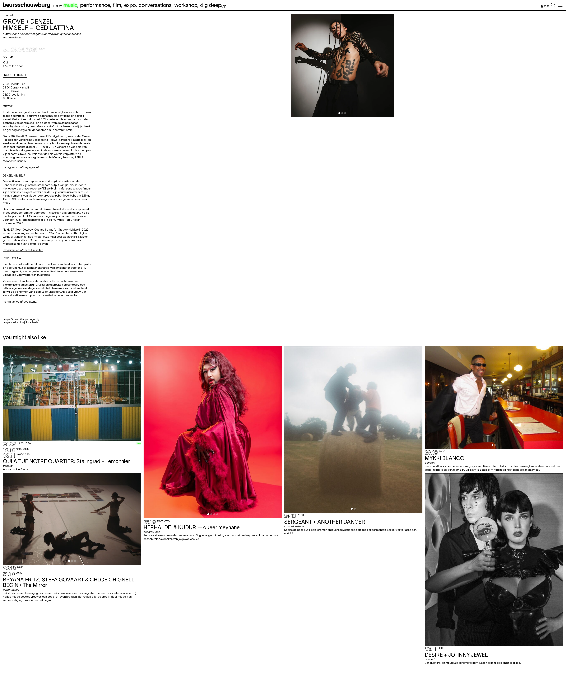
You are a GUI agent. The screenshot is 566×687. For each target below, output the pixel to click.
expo (130, 5)
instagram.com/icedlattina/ (20, 301)
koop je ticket (15, 75)
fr (545, 5)
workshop (185, 5)
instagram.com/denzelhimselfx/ (23, 250)
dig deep (213, 5)
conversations (155, 5)
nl (542, 5)
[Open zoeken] (553, 5)
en (547, 5)
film (117, 5)
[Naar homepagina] (27, 5)
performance (95, 5)
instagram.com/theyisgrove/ (21, 167)
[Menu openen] (560, 5)
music (70, 5)
